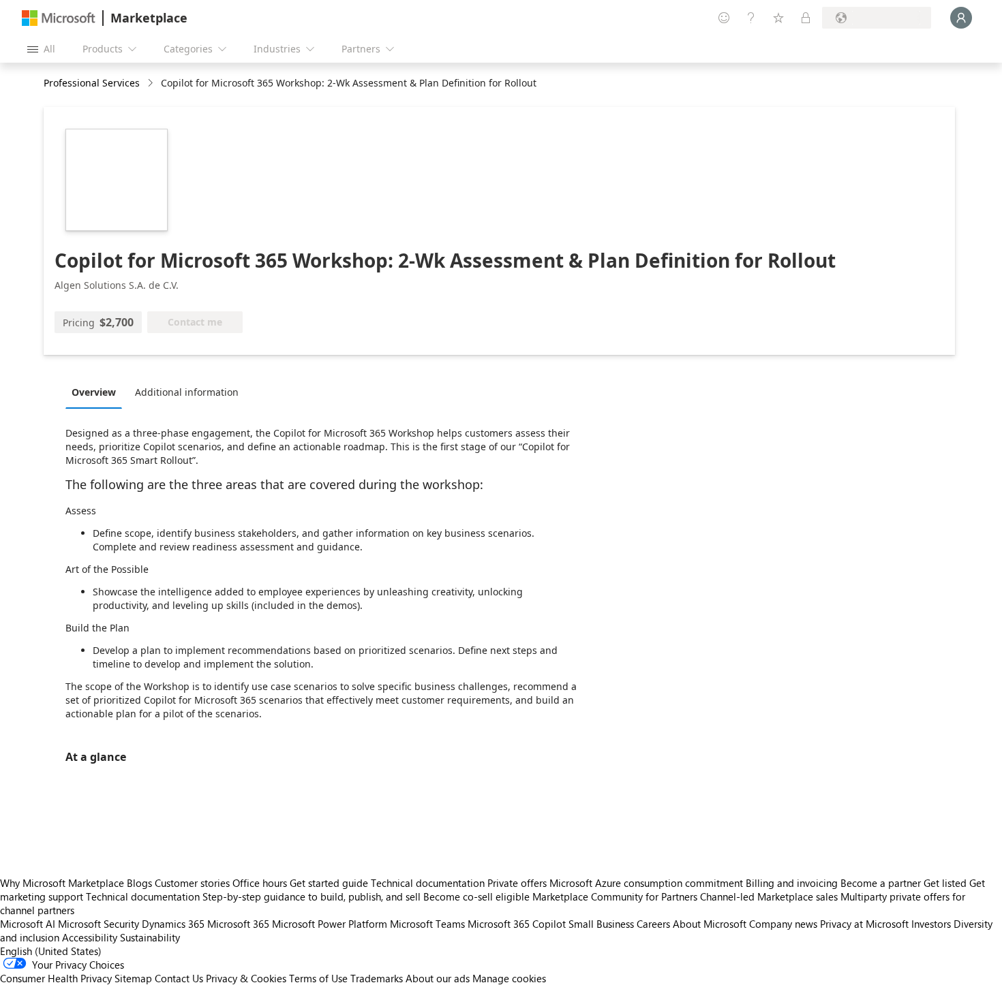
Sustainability (150, 937)
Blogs (139, 883)
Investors (931, 924)
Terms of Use (318, 978)
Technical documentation (428, 883)
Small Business (601, 924)
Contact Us (179, 978)
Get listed (945, 883)
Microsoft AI (27, 924)
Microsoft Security (98, 924)
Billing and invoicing (792, 883)
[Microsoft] (58, 18)
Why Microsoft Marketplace (62, 883)
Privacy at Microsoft (864, 924)
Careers (653, 924)
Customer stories (192, 883)
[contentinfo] (152, 83)
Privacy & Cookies (246, 978)
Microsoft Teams (427, 924)
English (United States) (51, 951)
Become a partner (880, 883)
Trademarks (376, 978)
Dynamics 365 (173, 924)
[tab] (97, 392)
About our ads (438, 978)
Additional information (187, 392)
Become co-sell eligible (476, 896)
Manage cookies (509, 978)
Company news (783, 924)
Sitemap (133, 978)
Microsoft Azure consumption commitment (647, 883)
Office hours (259, 883)
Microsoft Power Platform (329, 924)
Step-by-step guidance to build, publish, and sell (311, 896)
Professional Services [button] (92, 82)
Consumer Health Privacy (56, 978)
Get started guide (329, 883)
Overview (94, 392)
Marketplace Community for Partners (614, 896)
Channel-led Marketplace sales (769, 896)
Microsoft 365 (238, 924)
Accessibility (89, 937)
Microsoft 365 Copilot (517, 924)
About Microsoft (709, 924)
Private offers (517, 883)
